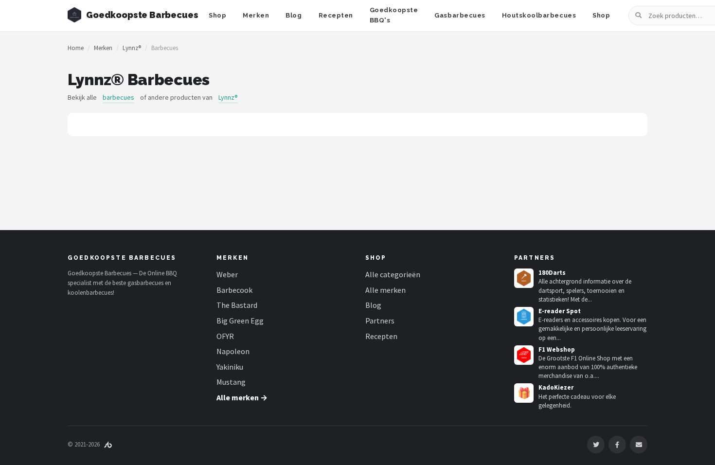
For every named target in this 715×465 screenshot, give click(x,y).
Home (76, 48)
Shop (217, 15)
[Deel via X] (596, 444)
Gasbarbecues (459, 15)
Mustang (231, 382)
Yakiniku (229, 367)
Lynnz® (132, 48)
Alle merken (385, 290)
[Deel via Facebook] (617, 444)
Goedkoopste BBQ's (394, 15)
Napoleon (233, 351)
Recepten (336, 15)
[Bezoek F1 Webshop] (524, 355)
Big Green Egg (240, 320)
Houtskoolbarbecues (539, 15)
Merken (256, 15)
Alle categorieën (392, 274)
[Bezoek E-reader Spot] (524, 316)
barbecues (118, 97)
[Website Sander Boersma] (108, 444)
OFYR (225, 336)
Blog (294, 15)
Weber (227, 274)
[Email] (638, 444)
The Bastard (236, 305)
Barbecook (234, 290)
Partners (379, 320)
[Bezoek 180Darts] (524, 278)
